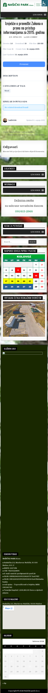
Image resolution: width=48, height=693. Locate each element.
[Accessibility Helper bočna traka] (45, 3)
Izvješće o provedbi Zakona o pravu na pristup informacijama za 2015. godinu (24, 28)
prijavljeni (17, 151)
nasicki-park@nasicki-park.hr (23, 574)
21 (30, 666)
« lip (4, 683)
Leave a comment (31, 37)
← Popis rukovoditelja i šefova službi (17, 132)
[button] (38, 14)
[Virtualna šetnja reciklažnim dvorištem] (24, 336)
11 (11, 661)
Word (7, 91)
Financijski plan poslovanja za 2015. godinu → (27, 135)
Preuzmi (24, 64)
